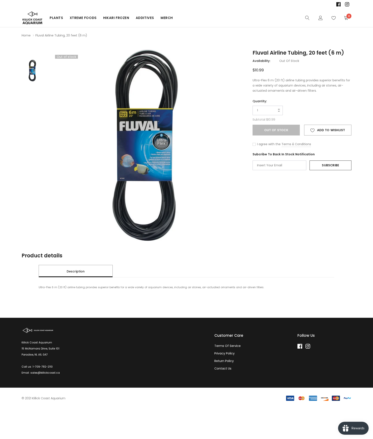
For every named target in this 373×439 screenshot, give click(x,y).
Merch (167, 18)
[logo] (32, 18)
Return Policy (224, 361)
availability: (261, 61)
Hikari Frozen (116, 18)
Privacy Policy (224, 353)
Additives (145, 18)
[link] (338, 4)
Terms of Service (227, 346)
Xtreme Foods (83, 18)
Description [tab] (76, 271)
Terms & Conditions (296, 144)
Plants (56, 18)
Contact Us (222, 368)
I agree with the (268, 144)
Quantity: (260, 101)
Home (26, 35)
